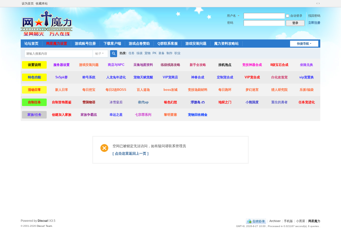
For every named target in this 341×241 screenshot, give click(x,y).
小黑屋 (300, 221)
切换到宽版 (318, 3)
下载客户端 (112, 43)
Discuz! (43, 221)
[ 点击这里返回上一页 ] (131, 153)
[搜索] (113, 53)
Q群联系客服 (168, 43)
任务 (132, 53)
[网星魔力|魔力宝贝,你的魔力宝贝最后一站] (46, 23)
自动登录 (296, 15)
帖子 (98, 53)
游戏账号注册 (85, 43)
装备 (162, 53)
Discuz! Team (44, 226)
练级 (140, 53)
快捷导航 (303, 43)
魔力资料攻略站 (226, 43)
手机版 (288, 221)
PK (155, 53)
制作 (169, 53)
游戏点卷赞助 (139, 43)
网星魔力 (314, 221)
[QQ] (256, 221)
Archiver (275, 221)
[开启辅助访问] (313, 3)
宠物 (148, 53)
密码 (230, 22)
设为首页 (28, 3)
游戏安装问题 (195, 43)
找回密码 (314, 15)
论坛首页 (31, 43)
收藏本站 (42, 3)
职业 (177, 53)
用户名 (231, 15)
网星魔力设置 (56, 43)
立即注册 (314, 22)
